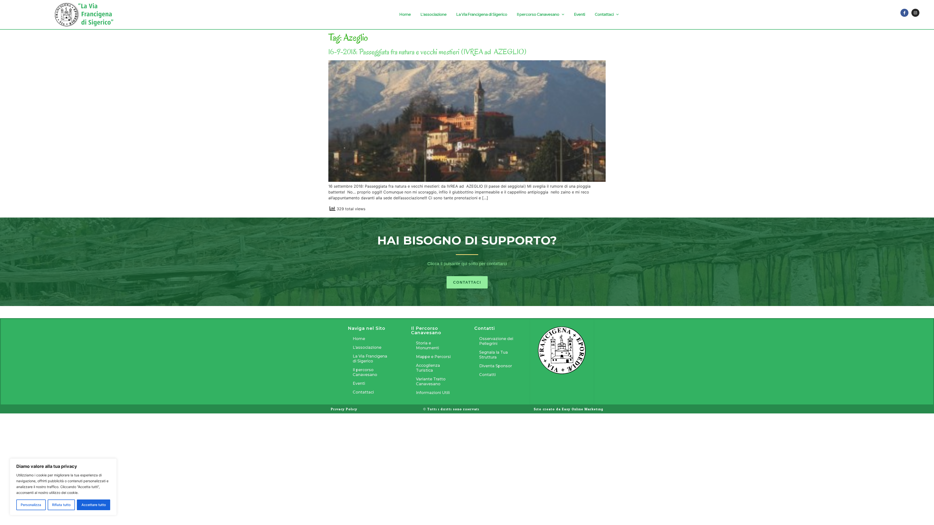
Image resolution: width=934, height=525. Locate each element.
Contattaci (604, 14)
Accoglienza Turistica (428, 368)
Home (405, 14)
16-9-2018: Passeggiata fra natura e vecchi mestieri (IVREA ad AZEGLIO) (427, 52)
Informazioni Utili (433, 392)
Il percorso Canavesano (538, 14)
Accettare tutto (93, 505)
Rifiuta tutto (61, 505)
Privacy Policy (344, 409)
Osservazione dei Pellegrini (496, 341)
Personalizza (31, 505)
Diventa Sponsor (495, 366)
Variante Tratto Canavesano (431, 381)
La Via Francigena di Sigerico (481, 14)
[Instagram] (915, 13)
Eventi (579, 14)
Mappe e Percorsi (433, 356)
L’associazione (434, 14)
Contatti (487, 374)
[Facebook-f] (904, 13)
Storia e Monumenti (427, 345)
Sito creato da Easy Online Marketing (568, 409)
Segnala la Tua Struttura (493, 354)
